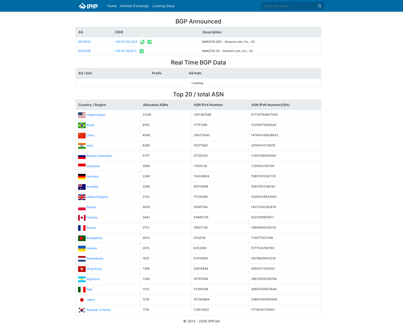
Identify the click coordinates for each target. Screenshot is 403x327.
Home (112, 6)
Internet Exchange (134, 6)
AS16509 (84, 51)
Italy (89, 289)
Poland (91, 207)
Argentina (93, 279)
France (91, 227)
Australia (92, 186)
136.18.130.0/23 (126, 41)
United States (95, 114)
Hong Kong (94, 268)
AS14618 (84, 41)
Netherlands (94, 258)
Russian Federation (99, 156)
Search (319, 6)
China (90, 135)
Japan (90, 299)
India (89, 145)
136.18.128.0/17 (126, 51)
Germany (92, 176)
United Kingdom (97, 197)
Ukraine (91, 248)
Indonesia (93, 166)
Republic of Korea (98, 309)
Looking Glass (163, 6)
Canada (91, 217)
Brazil (90, 125)
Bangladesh (94, 238)
